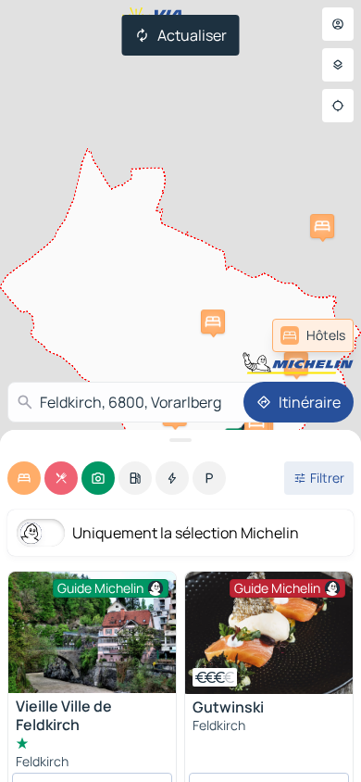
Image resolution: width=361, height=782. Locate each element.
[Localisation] (338, 105)
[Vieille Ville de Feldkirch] (92, 632)
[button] (322, 226)
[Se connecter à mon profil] (338, 24)
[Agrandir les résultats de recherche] (180, 440)
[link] (313, 335)
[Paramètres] (338, 65)
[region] (269, 633)
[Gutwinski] (269, 633)
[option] (24, 478)
